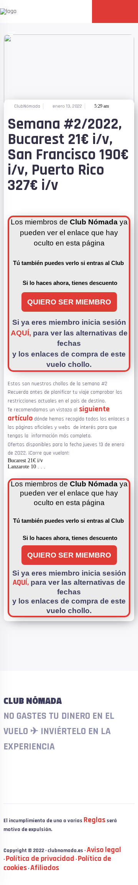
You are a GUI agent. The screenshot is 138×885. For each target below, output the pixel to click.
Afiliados (44, 868)
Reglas (94, 820)
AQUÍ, (21, 333)
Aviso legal (104, 850)
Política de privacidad (40, 859)
